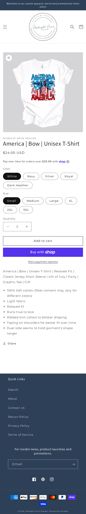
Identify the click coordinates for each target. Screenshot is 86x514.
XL (71, 201)
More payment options (43, 261)
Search (13, 389)
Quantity (9, 218)
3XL (26, 210)
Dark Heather (17, 185)
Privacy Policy (18, 426)
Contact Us (16, 408)
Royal (69, 176)
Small (11, 201)
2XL (10, 210)
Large (54, 201)
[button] (5, 27)
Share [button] (12, 343)
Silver (49, 176)
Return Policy (18, 417)
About (12, 398)
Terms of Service (20, 435)
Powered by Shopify (59, 511)
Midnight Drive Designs (36, 511)
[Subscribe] (73, 464)
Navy (31, 176)
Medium (33, 201)
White (12, 176)
